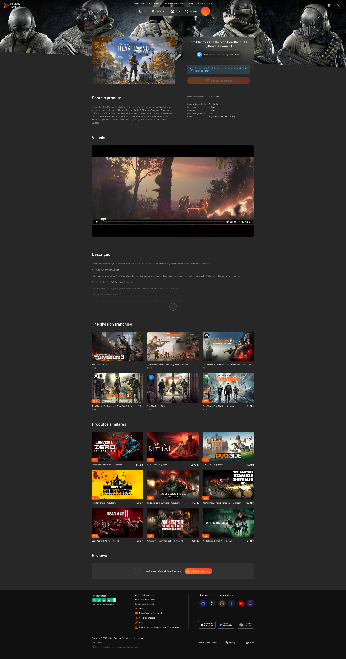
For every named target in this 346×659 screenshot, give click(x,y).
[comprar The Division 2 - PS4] (173, 388)
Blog (191, 3)
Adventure (219, 116)
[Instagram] (222, 603)
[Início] (13, 5)
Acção (211, 116)
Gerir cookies (97, 642)
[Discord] (203, 603)
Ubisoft (212, 107)
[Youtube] (241, 603)
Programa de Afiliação (144, 604)
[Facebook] (231, 603)
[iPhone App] (207, 625)
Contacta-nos (141, 608)
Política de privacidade (145, 599)
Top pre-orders (154, 3)
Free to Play (230, 116)
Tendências (139, 3)
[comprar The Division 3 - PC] (117, 346)
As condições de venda (145, 595)
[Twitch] (250, 603)
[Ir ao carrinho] (328, 5)
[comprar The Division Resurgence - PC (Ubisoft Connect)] (173, 346)
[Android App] (226, 625)
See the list (213, 104)
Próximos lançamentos (175, 3)
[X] (212, 603)
